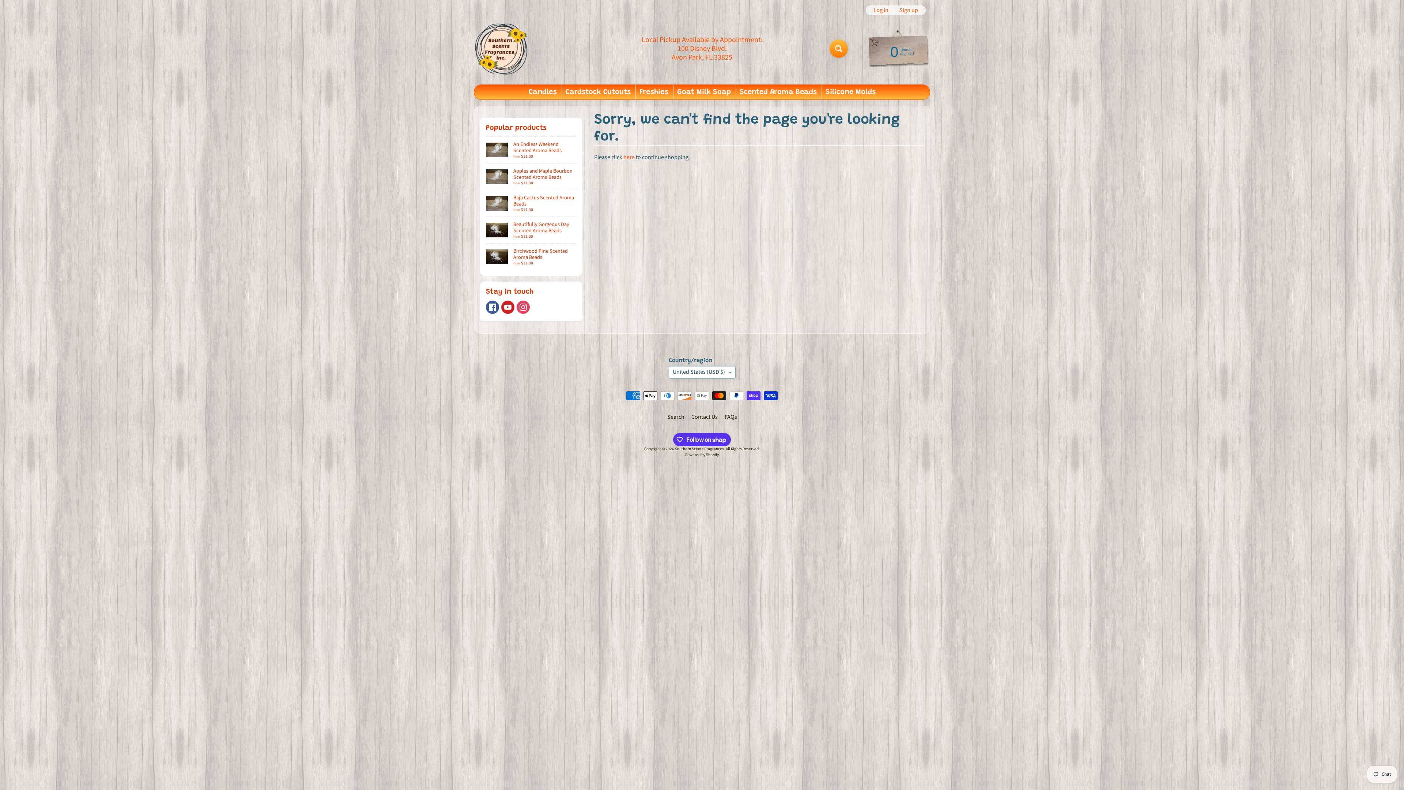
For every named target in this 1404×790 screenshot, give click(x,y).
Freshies (653, 92)
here (629, 157)
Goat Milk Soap (704, 92)
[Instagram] (523, 307)
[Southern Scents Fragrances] (501, 48)
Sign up (908, 10)
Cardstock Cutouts (598, 92)
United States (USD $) (699, 372)
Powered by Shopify (702, 455)
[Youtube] (507, 307)
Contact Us (704, 417)
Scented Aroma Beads (778, 92)
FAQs (731, 417)
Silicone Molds (851, 92)
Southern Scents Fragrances (699, 449)
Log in (880, 10)
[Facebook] (492, 307)
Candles (543, 92)
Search (675, 417)
